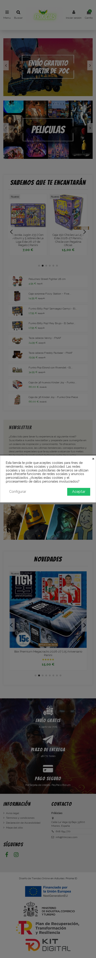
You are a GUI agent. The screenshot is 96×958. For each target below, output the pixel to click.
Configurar (17, 491)
